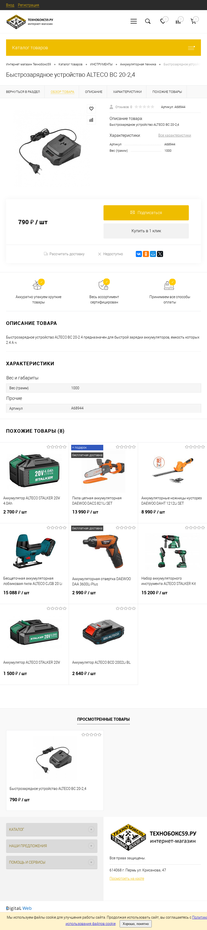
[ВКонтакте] (139, 254)
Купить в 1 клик (146, 230)
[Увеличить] (51, 148)
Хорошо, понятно (136, 924)
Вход (10, 5)
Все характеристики (174, 135)
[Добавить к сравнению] (91, 119)
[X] (160, 254)
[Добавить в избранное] (91, 108)
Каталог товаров (30, 47)
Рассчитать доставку (67, 254)
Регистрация (28, 5)
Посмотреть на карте (127, 878)
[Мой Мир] (153, 254)
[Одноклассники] (146, 254)
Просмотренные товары (103, 719)
